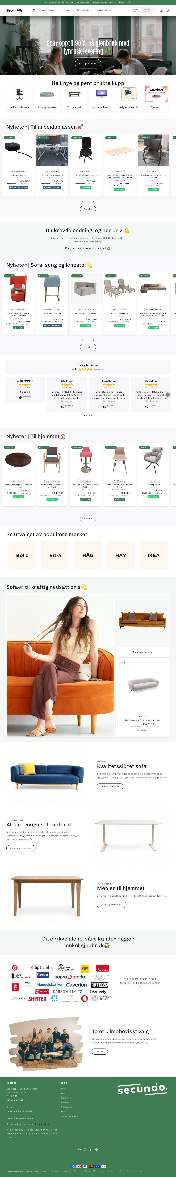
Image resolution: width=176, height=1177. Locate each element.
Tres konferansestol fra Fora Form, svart (153, 176)
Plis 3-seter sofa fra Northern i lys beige (142, 720)
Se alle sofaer (141, 652)
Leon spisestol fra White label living (120, 486)
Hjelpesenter (67, 1107)
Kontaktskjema (42, 1124)
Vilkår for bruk (98, 1171)
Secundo (16, 1171)
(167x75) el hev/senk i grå (52, 175)
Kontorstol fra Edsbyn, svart (85, 175)
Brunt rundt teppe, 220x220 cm (18, 485)
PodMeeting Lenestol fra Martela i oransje (18, 314)
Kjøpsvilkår (66, 1098)
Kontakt (64, 1111)
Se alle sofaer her (110, 786)
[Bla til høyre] (94, 202)
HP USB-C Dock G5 (18, 175)
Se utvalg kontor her (21, 848)
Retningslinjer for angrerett (61, 1171)
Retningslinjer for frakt (115, 1171)
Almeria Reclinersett (120, 313)
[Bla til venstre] (82, 202)
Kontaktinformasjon (134, 1171)
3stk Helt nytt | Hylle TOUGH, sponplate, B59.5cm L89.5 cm (119, 176)
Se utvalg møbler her (112, 905)
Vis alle (88, 209)
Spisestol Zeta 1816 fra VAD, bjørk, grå (52, 486)
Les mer (100, 1051)
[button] (156, 10)
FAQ (63, 1089)
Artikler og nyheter (70, 1116)
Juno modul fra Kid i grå (85, 313)
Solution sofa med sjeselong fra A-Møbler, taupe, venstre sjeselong (153, 314)
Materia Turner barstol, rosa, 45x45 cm (86, 486)
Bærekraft (66, 1102)
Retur (63, 1093)
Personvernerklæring (82, 1171)
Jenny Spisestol (153, 485)
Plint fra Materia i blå (52, 313)
